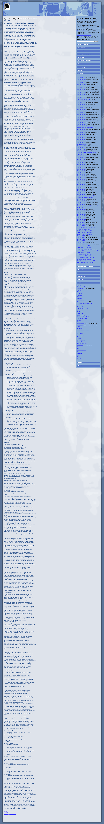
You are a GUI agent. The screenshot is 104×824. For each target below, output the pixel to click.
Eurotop (79, 321)
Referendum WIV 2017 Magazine (85, 266)
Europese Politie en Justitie (83, 316)
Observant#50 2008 (81, 139)
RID (78, 355)
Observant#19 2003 (81, 202)
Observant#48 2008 (81, 142)
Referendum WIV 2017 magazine (84, 99)
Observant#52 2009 (81, 135)
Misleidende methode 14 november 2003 (86, 195)
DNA (78, 310)
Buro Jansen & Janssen (82, 30)
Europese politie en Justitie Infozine (85, 127)
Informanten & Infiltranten (83, 330)
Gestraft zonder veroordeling (83, 165)
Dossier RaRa (80, 313)
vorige (5, 811)
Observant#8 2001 (81, 224)
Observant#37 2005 (81, 169)
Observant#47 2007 (81, 145)
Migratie (79, 331)
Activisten (79, 285)
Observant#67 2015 (81, 107)
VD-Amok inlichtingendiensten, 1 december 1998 (88, 250)
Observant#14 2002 (81, 214)
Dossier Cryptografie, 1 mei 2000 (84, 230)
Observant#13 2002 (81, 215)
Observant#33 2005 (81, 175)
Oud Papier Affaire (81, 340)
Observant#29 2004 (81, 182)
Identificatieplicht (81, 328)
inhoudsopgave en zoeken (10, 814)
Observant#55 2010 (81, 130)
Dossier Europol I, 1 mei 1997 (83, 252)
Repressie (79, 353)
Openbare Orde (80, 335)
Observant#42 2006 (81, 159)
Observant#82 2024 (81, 79)
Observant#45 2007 (81, 149)
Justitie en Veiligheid (83, 50)
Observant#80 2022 (81, 82)
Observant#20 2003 (81, 200)
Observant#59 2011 (81, 122)
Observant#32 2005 (81, 177)
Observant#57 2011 (81, 125)
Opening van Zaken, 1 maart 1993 (85, 259)
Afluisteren (79, 290)
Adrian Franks (80, 288)
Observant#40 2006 (81, 162)
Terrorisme (79, 356)
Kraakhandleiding (82, 276)
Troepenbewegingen (83, 63)
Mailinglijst (80, 279)
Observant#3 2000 (81, 240)
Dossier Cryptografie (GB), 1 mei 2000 (85, 232)
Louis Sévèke (80, 325)
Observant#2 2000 (81, 242)
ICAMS (78, 326)
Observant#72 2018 (81, 97)
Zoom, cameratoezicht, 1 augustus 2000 (86, 227)
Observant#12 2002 (81, 217)
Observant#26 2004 (81, 187)
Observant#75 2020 (81, 90)
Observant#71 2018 (81, 100)
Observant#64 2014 (81, 112)
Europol (79, 320)
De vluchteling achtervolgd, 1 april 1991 (86, 260)
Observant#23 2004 (81, 192)
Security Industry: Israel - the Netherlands (86, 120)
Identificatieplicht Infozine (82, 144)
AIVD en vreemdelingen (82, 291)
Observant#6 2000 (81, 235)
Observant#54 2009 (81, 132)
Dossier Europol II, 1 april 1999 (84, 247)
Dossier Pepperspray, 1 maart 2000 (85, 234)
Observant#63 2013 (81, 114)
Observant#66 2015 (81, 109)
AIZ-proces (79, 293)
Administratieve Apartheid (83, 286)
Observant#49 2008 (81, 140)
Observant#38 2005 (81, 167)
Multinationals (80, 333)
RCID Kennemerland (81, 351)
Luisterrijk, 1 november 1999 (83, 245)
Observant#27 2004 (81, 185)
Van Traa (79, 358)
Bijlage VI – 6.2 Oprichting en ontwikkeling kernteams (21, 19)
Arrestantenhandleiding (82, 96)
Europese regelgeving (82, 318)
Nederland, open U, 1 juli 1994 (84, 255)
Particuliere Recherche (82, 343)
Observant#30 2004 (81, 180)
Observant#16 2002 (81, 210)
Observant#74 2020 (81, 92)
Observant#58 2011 (81, 124)
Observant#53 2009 (81, 134)
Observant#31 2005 (81, 179)
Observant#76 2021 (81, 89)
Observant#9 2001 (81, 222)
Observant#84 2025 (81, 75)
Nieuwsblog (81, 57)
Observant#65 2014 (81, 110)
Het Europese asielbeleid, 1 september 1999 (87, 249)
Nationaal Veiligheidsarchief (84, 60)
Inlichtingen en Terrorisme (84, 54)
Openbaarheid (81, 47)
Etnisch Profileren (81, 315)
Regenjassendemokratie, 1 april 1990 (85, 262)
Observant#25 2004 (81, 189)
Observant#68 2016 (81, 105)
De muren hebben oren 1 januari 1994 (85, 257)
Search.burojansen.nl (83, 44)
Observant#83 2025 (81, 77)
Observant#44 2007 (81, 150)
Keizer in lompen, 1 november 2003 (85, 197)
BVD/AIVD (79, 298)
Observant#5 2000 (81, 237)
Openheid (79, 336)
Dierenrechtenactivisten (82, 308)
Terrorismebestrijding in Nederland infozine (86, 152)
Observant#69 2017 (81, 104)
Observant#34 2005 (81, 174)
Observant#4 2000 (81, 239)
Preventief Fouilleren (81, 350)
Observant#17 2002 (81, 209)
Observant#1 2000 (81, 244)
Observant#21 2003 (81, 199)
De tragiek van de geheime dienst (84, 303)
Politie (78, 348)
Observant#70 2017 (81, 102)
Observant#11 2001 (81, 219)
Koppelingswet (80, 323)
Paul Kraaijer (80, 345)
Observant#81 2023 (81, 80)
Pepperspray (80, 346)
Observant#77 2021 (81, 87)
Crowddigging (81, 67)
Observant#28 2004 (81, 184)
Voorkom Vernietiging (83, 269)
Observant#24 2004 (81, 190)
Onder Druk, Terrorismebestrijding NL (85, 155)
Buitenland (79, 296)
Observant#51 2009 (81, 137)
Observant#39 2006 (81, 164)
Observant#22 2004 (81, 194)
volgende (6, 812)
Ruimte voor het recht (82, 154)
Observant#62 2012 (81, 115)
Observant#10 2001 (81, 220)
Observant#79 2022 (81, 84)
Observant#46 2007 (81, 147)
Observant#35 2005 (81, 172)
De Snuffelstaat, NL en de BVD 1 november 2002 (88, 205)
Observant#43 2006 (81, 157)
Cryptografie (80, 301)
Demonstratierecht (81, 306)
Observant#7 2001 (81, 225)
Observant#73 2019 (81, 94)
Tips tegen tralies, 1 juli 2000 (83, 229)
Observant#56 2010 (81, 129)
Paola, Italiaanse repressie (83, 341)
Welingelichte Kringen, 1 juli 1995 (84, 254)
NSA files (80, 70)
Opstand (79, 338)
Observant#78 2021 (81, 85)
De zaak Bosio (80, 305)
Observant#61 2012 (81, 117)
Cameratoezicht (80, 300)
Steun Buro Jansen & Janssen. (84, 35)
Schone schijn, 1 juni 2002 (83, 207)
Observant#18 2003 (81, 204)
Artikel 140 (79, 295)
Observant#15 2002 (81, 212)
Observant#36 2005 (81, 170)
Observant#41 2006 (81, 160)
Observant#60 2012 (81, 119)
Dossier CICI (80, 311)
